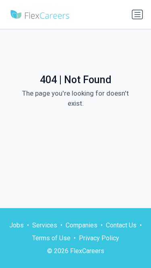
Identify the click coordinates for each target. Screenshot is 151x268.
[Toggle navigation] (137, 14)
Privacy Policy (99, 238)
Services (44, 225)
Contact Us (121, 225)
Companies (81, 225)
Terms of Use (51, 238)
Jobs (16, 225)
